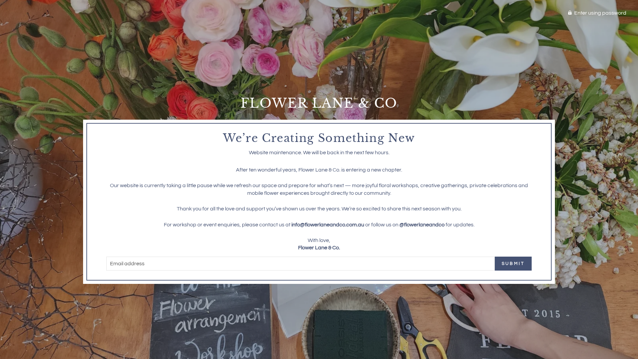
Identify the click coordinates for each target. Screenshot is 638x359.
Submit (513, 263)
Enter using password (600, 13)
